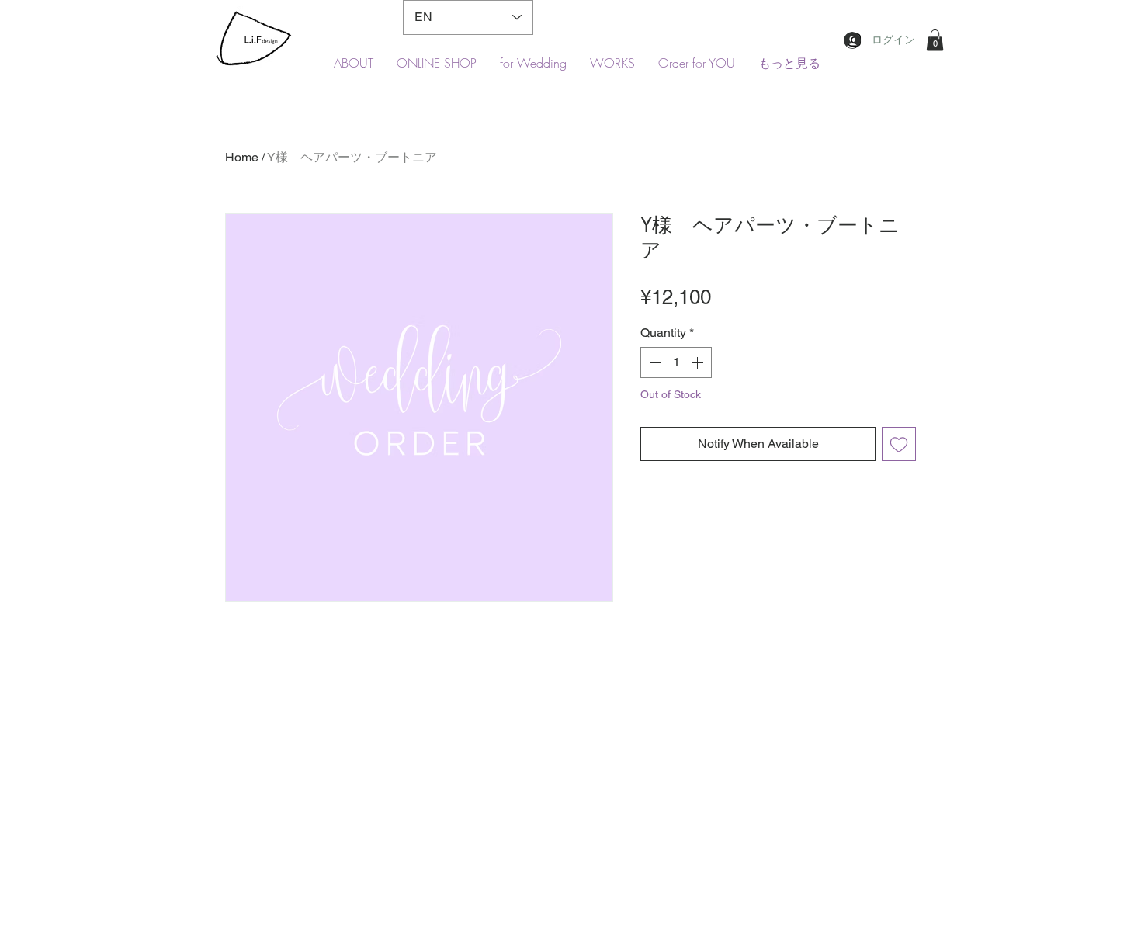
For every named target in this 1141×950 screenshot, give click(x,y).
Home (241, 157)
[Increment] (698, 362)
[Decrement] (653, 362)
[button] (935, 39)
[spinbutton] (676, 362)
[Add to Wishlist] (899, 444)
